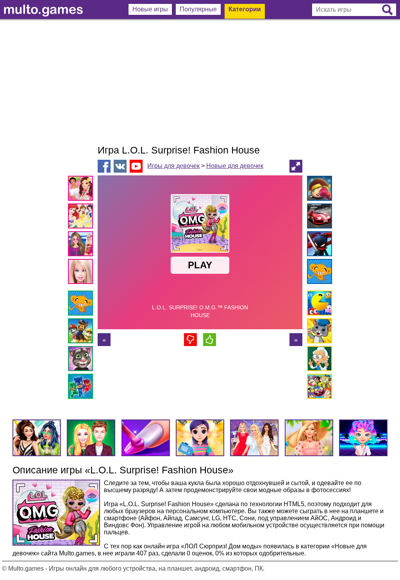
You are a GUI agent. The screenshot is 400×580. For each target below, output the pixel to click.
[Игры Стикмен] (318, 245)
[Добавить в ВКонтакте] (120, 166)
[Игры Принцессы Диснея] (82, 217)
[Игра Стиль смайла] (104, 339)
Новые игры (150, 9)
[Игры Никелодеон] (318, 388)
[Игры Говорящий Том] (82, 360)
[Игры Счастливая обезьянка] (82, 304)
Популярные (198, 9)
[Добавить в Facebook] (104, 166)
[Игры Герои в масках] (82, 388)
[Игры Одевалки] (82, 245)
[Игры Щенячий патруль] (82, 332)
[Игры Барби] (82, 273)
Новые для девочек (234, 165)
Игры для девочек (173, 165)
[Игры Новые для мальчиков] (318, 189)
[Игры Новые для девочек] (82, 189)
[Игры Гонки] (318, 217)
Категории (245, 9)
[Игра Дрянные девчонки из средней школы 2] (295, 339)
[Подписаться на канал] (136, 165)
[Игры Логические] (318, 360)
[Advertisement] (200, 82)
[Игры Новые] (318, 304)
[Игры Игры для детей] (318, 332)
